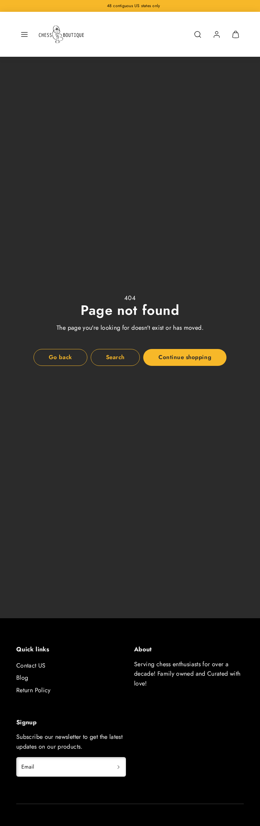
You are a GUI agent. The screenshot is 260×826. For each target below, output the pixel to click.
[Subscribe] (118, 767)
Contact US (31, 665)
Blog (22, 677)
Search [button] (115, 357)
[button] (24, 34)
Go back (60, 357)
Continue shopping (184, 357)
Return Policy (33, 690)
